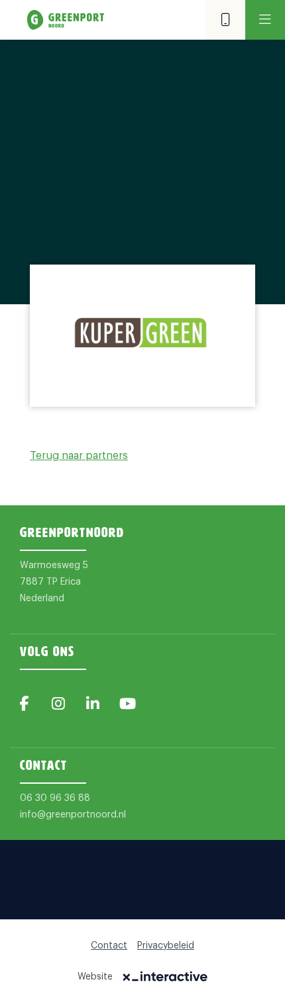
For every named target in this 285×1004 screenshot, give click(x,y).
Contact (109, 945)
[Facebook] (24, 704)
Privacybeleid (165, 945)
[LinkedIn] (93, 704)
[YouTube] (127, 704)
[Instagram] (58, 704)
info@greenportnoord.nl (73, 814)
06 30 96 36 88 (55, 798)
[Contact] (225, 20)
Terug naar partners (79, 455)
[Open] (265, 20)
